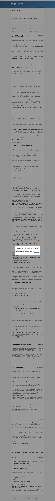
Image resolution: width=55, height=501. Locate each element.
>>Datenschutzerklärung (17, 250)
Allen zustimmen (36, 252)
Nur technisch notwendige (30, 252)
